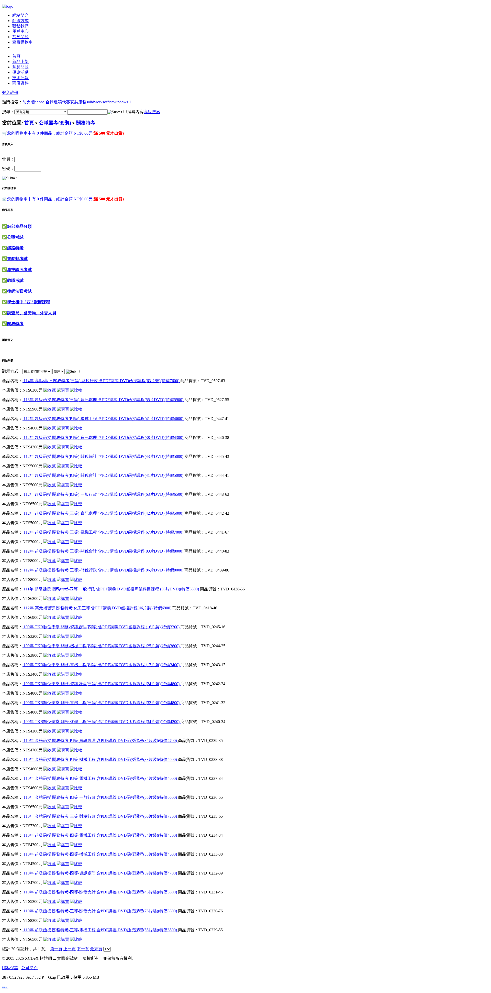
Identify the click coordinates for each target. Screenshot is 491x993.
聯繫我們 (20, 26)
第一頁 (56, 949)
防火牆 (29, 102)
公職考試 (15, 237)
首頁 (16, 56)
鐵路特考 (15, 248)
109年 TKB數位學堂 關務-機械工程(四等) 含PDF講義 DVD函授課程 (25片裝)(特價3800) (102, 646)
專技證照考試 (19, 269)
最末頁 (96, 949)
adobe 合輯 (44, 102)
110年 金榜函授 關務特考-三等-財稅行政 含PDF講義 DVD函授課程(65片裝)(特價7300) (100, 816)
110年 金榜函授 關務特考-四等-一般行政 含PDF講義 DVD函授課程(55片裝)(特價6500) (100, 797)
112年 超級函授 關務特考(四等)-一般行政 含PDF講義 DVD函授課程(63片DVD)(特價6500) (103, 494)
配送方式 (20, 20)
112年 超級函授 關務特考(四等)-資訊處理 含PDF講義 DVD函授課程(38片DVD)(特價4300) (103, 437)
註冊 (14, 92)
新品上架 (20, 61)
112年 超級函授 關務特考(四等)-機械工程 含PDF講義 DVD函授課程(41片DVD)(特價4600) (103, 418)
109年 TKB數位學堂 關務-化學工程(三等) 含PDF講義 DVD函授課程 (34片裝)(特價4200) (102, 721)
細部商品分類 (19, 226)
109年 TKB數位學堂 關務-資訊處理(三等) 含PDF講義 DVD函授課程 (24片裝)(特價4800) (102, 684)
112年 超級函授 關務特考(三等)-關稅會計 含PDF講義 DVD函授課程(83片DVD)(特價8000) (103, 551)
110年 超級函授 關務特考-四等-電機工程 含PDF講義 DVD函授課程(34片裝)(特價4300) (100, 835)
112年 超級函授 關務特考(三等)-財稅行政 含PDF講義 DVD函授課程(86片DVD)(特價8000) (103, 570)
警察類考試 (17, 258)
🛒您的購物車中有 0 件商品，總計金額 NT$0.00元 (63, 133)
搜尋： (8, 112)
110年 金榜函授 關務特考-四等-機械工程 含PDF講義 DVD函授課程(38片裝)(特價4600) (100, 759)
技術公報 (20, 77)
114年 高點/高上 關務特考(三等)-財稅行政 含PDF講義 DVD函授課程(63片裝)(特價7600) (101, 381)
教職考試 (15, 280)
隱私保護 (10, 968)
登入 (6, 92)
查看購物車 (22, 42)
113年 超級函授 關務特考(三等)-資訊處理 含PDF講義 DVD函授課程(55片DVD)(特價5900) (103, 399)
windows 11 (123, 102)
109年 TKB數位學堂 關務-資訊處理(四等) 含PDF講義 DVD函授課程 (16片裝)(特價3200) (102, 627)
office (108, 102)
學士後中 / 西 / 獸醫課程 (28, 302)
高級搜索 (152, 112)
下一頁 (83, 949)
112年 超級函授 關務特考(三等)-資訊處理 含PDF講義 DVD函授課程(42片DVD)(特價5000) (103, 513)
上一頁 (69, 949)
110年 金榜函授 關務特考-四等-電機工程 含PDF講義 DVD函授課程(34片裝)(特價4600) (100, 778)
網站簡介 (20, 15)
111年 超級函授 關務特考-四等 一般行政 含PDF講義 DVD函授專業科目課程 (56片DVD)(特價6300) (111, 589)
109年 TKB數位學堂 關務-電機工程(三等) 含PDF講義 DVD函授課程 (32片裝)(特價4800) (102, 702)
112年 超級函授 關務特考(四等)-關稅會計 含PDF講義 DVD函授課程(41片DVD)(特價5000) (103, 475)
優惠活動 (20, 72)
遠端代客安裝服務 (70, 102)
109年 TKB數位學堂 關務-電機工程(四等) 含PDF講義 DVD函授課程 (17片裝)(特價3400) (102, 665)
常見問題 (20, 37)
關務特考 (85, 122)
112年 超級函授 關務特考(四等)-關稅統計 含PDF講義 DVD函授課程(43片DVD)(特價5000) (103, 456)
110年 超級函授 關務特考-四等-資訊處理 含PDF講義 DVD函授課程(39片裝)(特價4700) (100, 873)
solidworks (95, 102)
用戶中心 (20, 31)
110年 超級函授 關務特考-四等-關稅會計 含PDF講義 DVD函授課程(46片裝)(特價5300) (100, 892)
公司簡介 (29, 968)
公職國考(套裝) (55, 122)
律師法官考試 (19, 291)
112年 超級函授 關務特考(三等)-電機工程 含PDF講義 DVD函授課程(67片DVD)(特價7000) (103, 532)
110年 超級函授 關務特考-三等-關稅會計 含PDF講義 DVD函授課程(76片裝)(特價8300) (100, 911)
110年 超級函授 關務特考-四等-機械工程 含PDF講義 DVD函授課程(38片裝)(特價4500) (100, 854)
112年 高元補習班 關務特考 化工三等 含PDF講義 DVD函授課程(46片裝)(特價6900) (97, 608)
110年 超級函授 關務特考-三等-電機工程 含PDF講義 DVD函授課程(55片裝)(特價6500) (100, 930)
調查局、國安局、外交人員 (31, 313)
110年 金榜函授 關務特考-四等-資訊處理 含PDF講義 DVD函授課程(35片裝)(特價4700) (100, 740)
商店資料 (20, 83)
